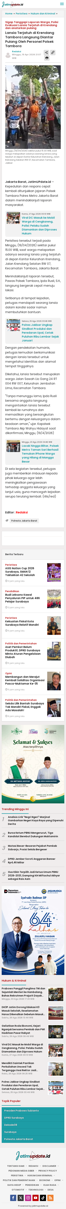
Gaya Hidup (14, 1185)
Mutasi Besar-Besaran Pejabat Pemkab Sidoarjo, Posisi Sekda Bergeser (32, 847)
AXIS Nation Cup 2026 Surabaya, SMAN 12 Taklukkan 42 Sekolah (20, 572)
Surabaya (10, 1132)
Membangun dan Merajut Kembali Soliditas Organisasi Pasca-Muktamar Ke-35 (25, 680)
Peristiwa (11, 565)
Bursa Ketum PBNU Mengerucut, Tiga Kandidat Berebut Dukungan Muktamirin (33, 834)
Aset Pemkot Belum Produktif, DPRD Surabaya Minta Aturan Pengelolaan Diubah (23, 652)
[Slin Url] (53, 52)
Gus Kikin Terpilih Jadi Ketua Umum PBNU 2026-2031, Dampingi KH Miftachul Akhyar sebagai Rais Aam (34, 875)
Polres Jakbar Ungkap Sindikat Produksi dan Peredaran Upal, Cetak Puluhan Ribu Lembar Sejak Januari (40, 332)
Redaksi (33, 1166)
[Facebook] (13, 1198)
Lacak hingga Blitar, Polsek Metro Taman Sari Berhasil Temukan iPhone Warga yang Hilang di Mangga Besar (40, 453)
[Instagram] (28, 1198)
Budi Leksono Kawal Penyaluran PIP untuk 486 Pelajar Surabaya (22, 598)
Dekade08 (10, 1125)
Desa (50, 1189)
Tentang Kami (15, 1166)
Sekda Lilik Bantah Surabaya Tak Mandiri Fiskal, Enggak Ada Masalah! (24, 707)
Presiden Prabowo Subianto (21, 1110)
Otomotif (18, 1189)
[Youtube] (35, 1198)
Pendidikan (12, 591)
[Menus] (62, 4)
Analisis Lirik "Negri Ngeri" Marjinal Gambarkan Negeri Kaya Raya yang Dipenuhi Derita (35, 820)
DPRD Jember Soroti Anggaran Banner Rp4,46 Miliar (31, 860)
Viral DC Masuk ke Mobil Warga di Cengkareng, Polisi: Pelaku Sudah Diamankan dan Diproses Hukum (39, 225)
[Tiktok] (43, 1198)
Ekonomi (44, 1180)
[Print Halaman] (47, 58)
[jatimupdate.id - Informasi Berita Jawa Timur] (12, 4)
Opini (8, 673)
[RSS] (50, 1198)
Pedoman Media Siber (21, 1170)
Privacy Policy (47, 1170)
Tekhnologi (35, 1189)
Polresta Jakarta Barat (24, 520)
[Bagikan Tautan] (46, 52)
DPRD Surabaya (14, 1117)
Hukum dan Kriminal (39, 1175)
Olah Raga (49, 1185)
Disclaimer (49, 1166)
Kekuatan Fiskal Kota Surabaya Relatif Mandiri (22, 623)
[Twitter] (21, 1198)
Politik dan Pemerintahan (21, 643)
